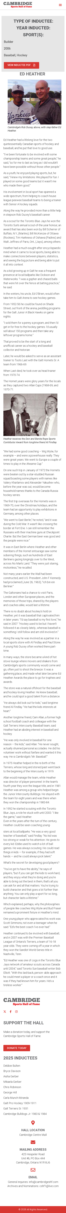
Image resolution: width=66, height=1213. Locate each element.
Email (33, 1177)
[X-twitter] (4, 1011)
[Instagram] (16, 1011)
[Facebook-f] (10, 1011)
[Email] (33, 1170)
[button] (60, 5)
